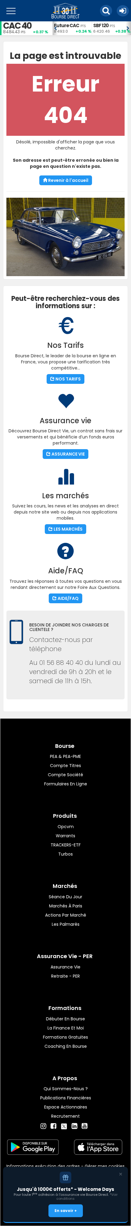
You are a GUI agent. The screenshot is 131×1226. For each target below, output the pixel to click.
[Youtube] (84, 1126)
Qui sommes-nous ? (66, 1089)
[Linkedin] (74, 1126)
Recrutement (65, 1116)
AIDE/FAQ (68, 598)
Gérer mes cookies (105, 1166)
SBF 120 (100, 25)
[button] (106, 11)
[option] (72, 28)
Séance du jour (65, 897)
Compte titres (65, 766)
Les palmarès (66, 924)
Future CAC (66, 25)
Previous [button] (55, 28)
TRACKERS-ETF (66, 845)
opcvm (66, 827)
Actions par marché (65, 915)
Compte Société (65, 775)
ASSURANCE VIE (68, 454)
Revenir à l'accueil (67, 180)
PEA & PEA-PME (65, 756)
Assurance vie (65, 967)
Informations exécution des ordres (43, 1166)
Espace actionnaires (65, 1107)
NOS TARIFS (68, 379)
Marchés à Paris (65, 906)
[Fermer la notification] (120, 1174)
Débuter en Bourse (65, 1019)
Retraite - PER (65, 976)
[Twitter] (64, 1125)
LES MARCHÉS (68, 529)
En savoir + (66, 1210)
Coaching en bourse (65, 1046)
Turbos (65, 854)
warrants (65, 836)
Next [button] (128, 28)
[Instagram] (43, 1126)
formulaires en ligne (65, 784)
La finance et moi (66, 1028)
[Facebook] (53, 1126)
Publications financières (65, 1098)
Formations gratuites (65, 1037)
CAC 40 (17, 26)
